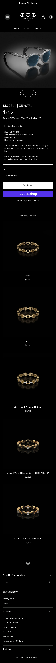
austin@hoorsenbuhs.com (16, 159)
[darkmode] (50, 17)
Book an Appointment (13, 618)
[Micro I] (28, 246)
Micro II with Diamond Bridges (28, 407)
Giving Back (8, 598)
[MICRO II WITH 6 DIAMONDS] (28, 509)
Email (7, 582)
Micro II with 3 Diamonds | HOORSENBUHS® (28, 473)
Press (6, 603)
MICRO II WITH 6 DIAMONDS (28, 538)
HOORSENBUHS (32, 657)
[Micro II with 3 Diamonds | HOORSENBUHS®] (28, 444)
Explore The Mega (28, 3)
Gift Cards (8, 636)
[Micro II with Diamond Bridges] (28, 378)
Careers (7, 632)
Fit (4, 169)
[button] (28, 185)
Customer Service (11, 622)
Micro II (28, 341)
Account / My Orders (13, 641)
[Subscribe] (49, 582)
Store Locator (9, 627)
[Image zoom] (28, 60)
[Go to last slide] (23, 93)
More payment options (28, 200)
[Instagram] (28, 563)
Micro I (28, 275)
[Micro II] (28, 312)
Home (16, 28)
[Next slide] (32, 93)
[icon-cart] (43, 17)
